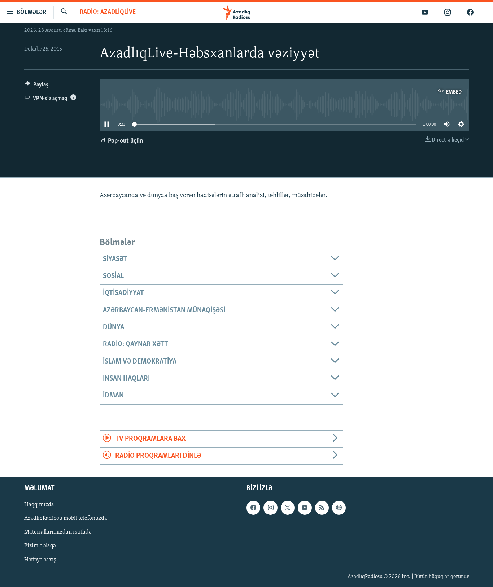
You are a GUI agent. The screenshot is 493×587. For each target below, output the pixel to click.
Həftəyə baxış (40, 560)
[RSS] (322, 508)
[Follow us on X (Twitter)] (288, 508)
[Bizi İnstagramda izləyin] (447, 12)
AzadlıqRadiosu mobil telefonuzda (65, 519)
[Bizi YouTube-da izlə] (425, 12)
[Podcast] (339, 508)
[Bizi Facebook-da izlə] (470, 12)
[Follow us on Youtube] (304, 508)
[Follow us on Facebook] (253, 508)
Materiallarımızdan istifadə (57, 532)
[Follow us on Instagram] (270, 508)
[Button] (36, 86)
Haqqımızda (39, 505)
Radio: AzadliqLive (108, 12)
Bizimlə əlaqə (40, 546)
